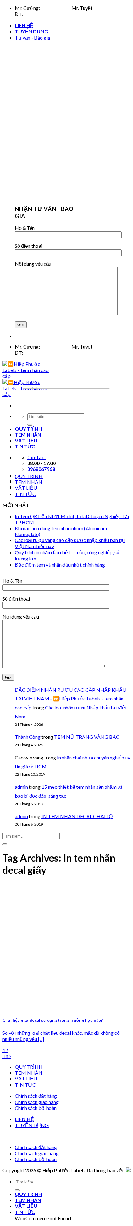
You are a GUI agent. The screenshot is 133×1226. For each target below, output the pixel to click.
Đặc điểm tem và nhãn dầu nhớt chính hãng (60, 565)
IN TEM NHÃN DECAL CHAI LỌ (77, 816)
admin (21, 787)
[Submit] (4, 844)
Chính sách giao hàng (37, 1102)
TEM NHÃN (28, 482)
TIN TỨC (25, 494)
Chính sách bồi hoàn (36, 1108)
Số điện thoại (28, 246)
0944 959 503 (56, 8)
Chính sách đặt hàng (36, 1096)
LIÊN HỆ (24, 25)
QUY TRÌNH (29, 476)
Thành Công (28, 737)
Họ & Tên (25, 228)
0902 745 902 (109, 8)
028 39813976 (39, 14)
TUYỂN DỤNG (31, 31)
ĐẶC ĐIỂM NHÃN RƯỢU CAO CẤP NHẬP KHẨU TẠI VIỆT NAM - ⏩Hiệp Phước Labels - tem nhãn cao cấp (70, 699)
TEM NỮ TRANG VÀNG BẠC (86, 737)
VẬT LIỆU (26, 488)
